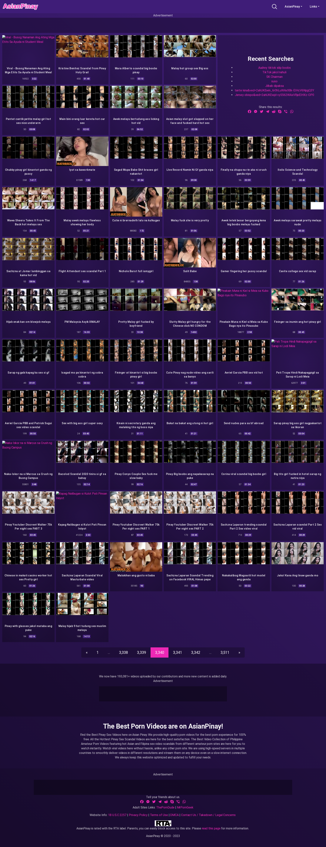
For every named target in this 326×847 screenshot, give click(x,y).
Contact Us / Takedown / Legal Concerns (208, 815)
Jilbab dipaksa (274, 85)
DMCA (174, 815)
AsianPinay (292, 6)
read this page (211, 828)
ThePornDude (165, 807)
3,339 (141, 652)
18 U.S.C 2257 (117, 815)
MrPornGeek (185, 807)
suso (274, 81)
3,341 (177, 652)
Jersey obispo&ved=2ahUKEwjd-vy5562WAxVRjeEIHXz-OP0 (274, 95)
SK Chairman (274, 76)
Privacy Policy (138, 815)
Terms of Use (159, 815)
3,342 (195, 652)
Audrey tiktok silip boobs (274, 67)
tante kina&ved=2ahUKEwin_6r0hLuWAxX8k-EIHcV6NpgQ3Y (274, 90)
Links (313, 6)
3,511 (225, 652)
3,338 (123, 652)
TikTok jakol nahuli (274, 72)
